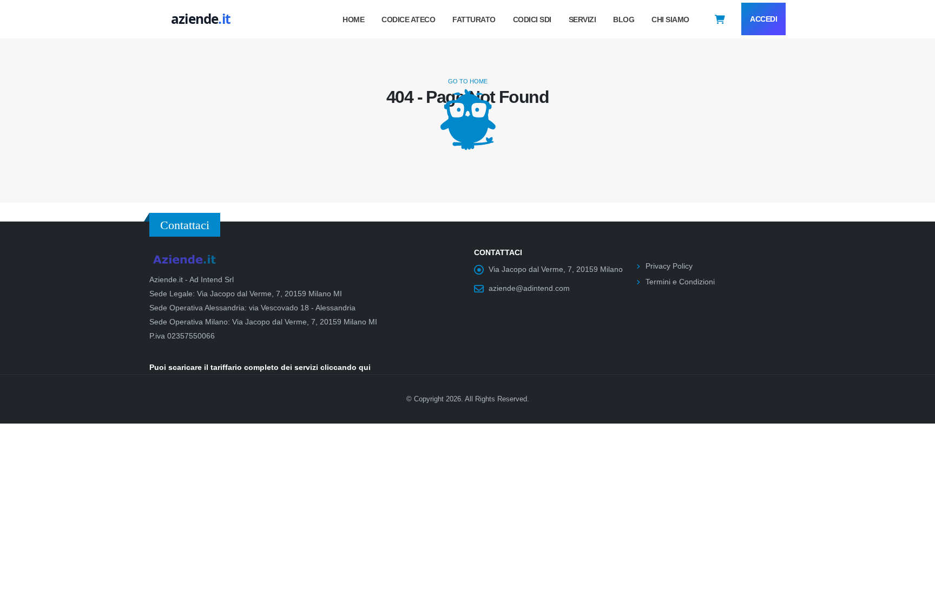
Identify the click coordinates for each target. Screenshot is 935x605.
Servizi (582, 19)
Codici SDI (532, 19)
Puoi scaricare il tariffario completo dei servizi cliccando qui (260, 367)
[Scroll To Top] (916, 593)
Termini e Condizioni (680, 281)
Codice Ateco (408, 19)
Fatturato (474, 19)
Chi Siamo (670, 19)
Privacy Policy (669, 266)
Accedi (763, 19)
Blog (623, 19)
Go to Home (468, 81)
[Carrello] (720, 19)
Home (353, 19)
